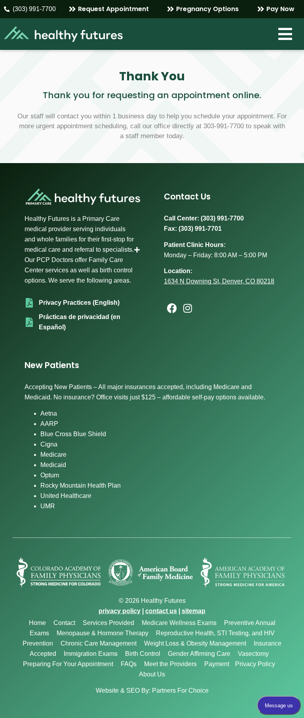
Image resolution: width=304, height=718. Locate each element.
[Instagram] (188, 308)
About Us (152, 674)
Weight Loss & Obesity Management (195, 643)
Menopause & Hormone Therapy (102, 633)
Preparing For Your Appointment (68, 664)
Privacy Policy (255, 664)
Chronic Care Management (99, 643)
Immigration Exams (91, 653)
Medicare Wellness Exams (179, 622)
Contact (64, 622)
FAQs (129, 664)
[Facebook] (172, 308)
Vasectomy (253, 653)
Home (37, 622)
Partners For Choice (180, 690)
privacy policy (120, 611)
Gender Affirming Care (199, 653)
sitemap (193, 611)
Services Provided (108, 622)
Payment (216, 664)
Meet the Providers (170, 664)
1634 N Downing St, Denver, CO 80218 (219, 281)
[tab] (82, 250)
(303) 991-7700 (222, 218)
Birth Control (142, 653)
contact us (161, 611)
